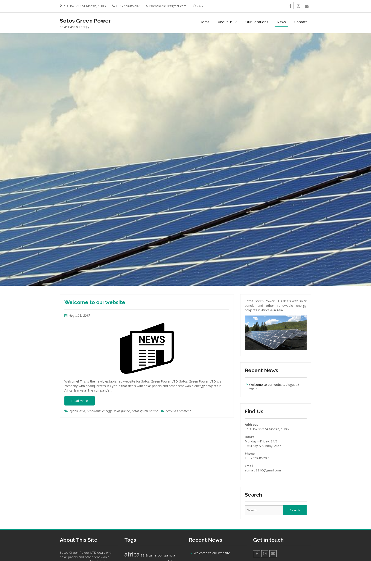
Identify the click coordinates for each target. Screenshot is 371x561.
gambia (169, 555)
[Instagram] (298, 5)
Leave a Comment (178, 411)
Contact (300, 22)
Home (204, 22)
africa (74, 411)
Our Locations (256, 22)
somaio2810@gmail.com (168, 6)
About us (225, 22)
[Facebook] (290, 5)
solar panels (121, 411)
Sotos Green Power (85, 20)
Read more (79, 400)
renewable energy (99, 411)
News (281, 22)
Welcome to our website (94, 302)
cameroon (156, 555)
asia (82, 411)
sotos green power (145, 411)
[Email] (306, 5)
